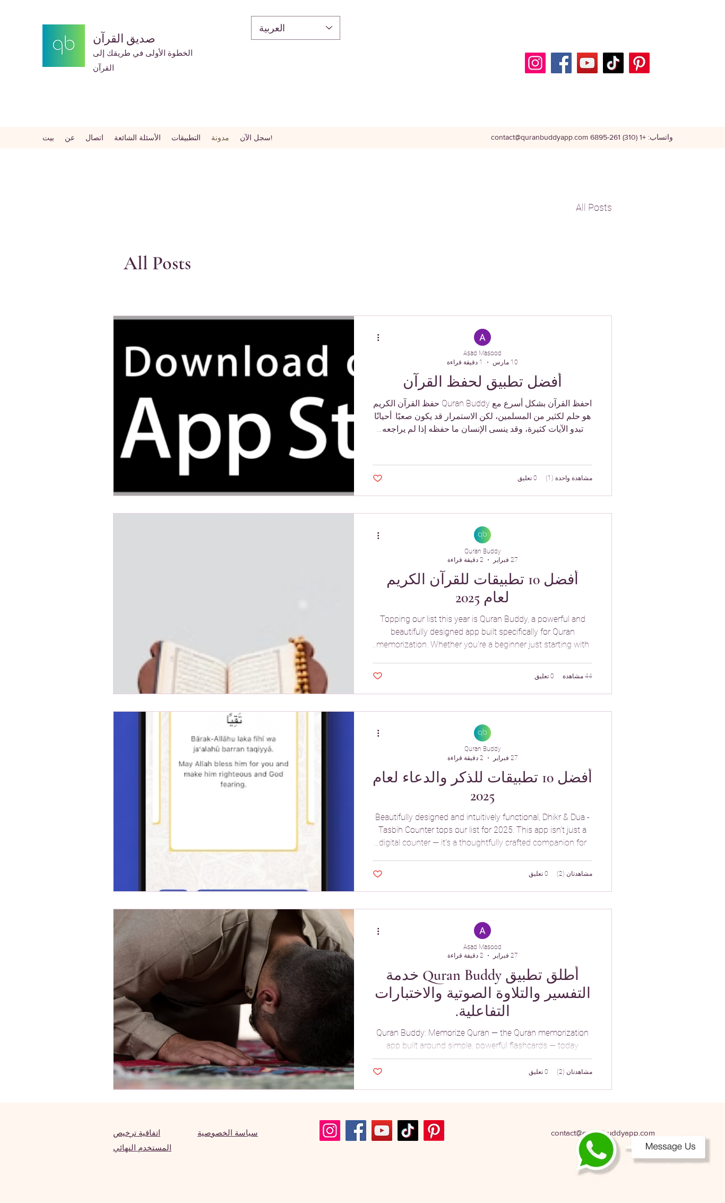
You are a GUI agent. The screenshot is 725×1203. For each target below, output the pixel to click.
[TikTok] (613, 63)
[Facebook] (561, 63)
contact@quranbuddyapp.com (539, 137)
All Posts (594, 207)
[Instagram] (535, 63)
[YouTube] (587, 63)
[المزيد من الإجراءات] (374, 337)
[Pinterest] (639, 63)
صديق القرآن (124, 39)
